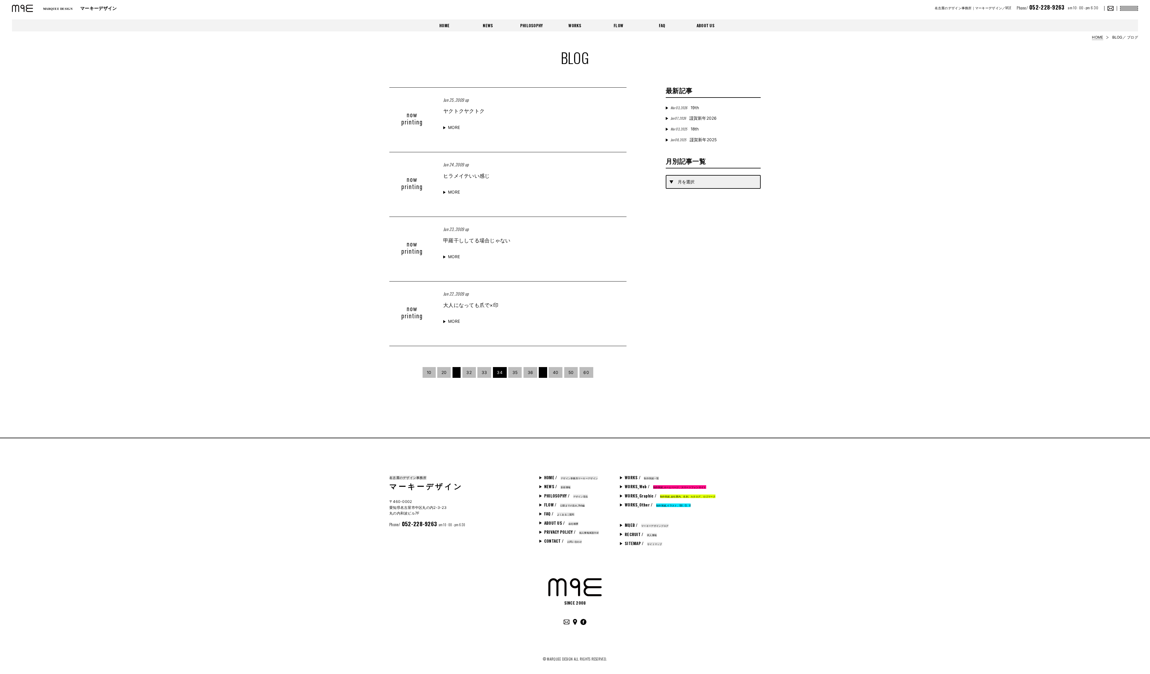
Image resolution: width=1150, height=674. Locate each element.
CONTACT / (563, 541)
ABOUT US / (561, 523)
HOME (444, 25)
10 (429, 372)
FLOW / (564, 505)
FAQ (662, 25)
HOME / (571, 477)
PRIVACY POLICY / (571, 532)
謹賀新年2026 (694, 118)
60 (586, 372)
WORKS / (642, 477)
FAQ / (559, 514)
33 (484, 372)
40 (556, 372)
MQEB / (646, 525)
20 (444, 372)
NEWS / (557, 486)
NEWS (488, 25)
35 (515, 372)
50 (571, 372)
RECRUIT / (641, 534)
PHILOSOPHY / (566, 496)
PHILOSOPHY (531, 25)
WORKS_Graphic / (670, 496)
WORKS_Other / (658, 505)
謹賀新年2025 (694, 139)
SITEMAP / (643, 543)
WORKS (574, 25)
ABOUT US (706, 25)
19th (685, 107)
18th (685, 129)
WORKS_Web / (665, 486)
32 (469, 372)
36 (530, 372)
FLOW (618, 25)
